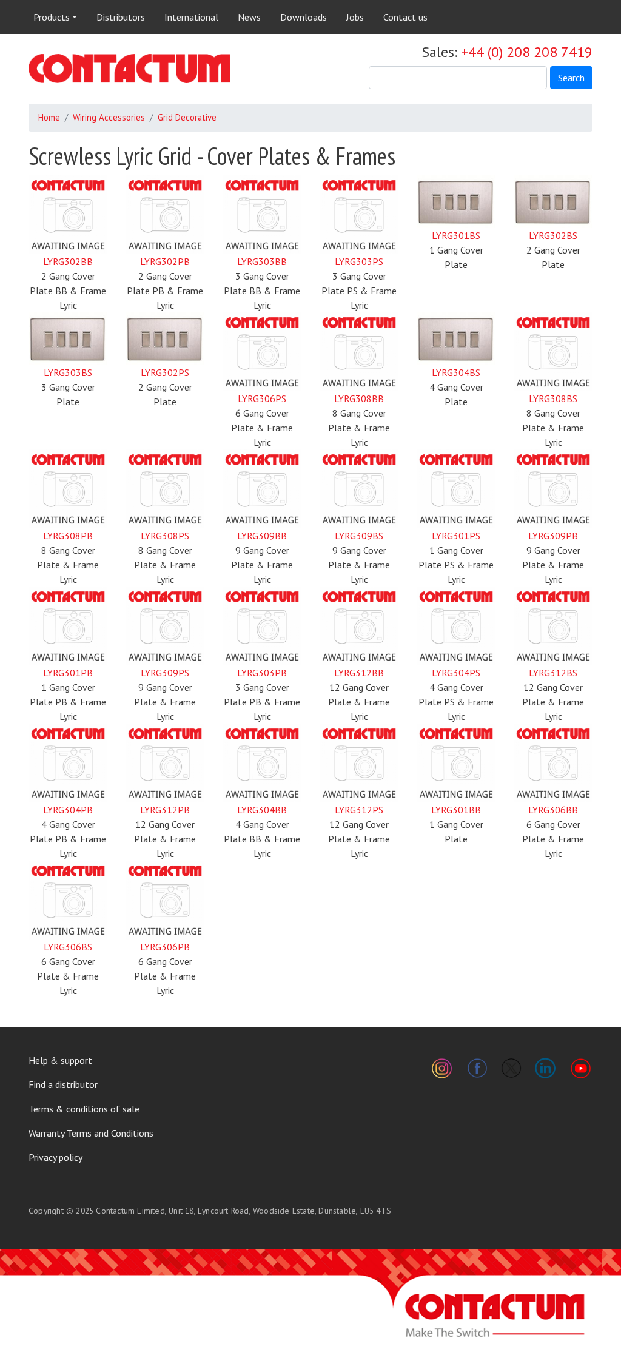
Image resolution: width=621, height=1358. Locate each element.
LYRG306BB (553, 810)
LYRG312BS (553, 673)
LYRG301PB (68, 673)
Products (51, 17)
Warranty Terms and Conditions (91, 1133)
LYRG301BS (456, 235)
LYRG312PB (165, 810)
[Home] (129, 68)
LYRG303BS (68, 372)
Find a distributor (63, 1084)
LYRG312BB (359, 673)
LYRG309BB (262, 535)
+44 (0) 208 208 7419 (526, 51)
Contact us (405, 17)
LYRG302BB (68, 261)
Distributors (120, 17)
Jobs (355, 17)
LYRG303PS (359, 261)
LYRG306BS (68, 947)
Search (571, 78)
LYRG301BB (456, 810)
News (249, 17)
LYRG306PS (262, 398)
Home (49, 117)
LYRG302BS (553, 235)
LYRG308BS (553, 398)
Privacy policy (55, 1157)
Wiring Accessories (109, 117)
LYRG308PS (165, 535)
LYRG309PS (165, 673)
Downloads (303, 17)
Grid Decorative (187, 117)
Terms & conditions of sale (84, 1109)
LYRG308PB (68, 535)
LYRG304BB (262, 810)
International (191, 17)
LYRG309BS (359, 535)
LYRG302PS (165, 372)
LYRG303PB (262, 673)
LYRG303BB (262, 261)
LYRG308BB (359, 398)
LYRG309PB (553, 535)
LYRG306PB (165, 947)
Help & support (60, 1060)
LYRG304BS (456, 372)
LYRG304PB (68, 810)
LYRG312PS (359, 810)
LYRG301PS (456, 535)
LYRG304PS (456, 673)
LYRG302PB (165, 261)
